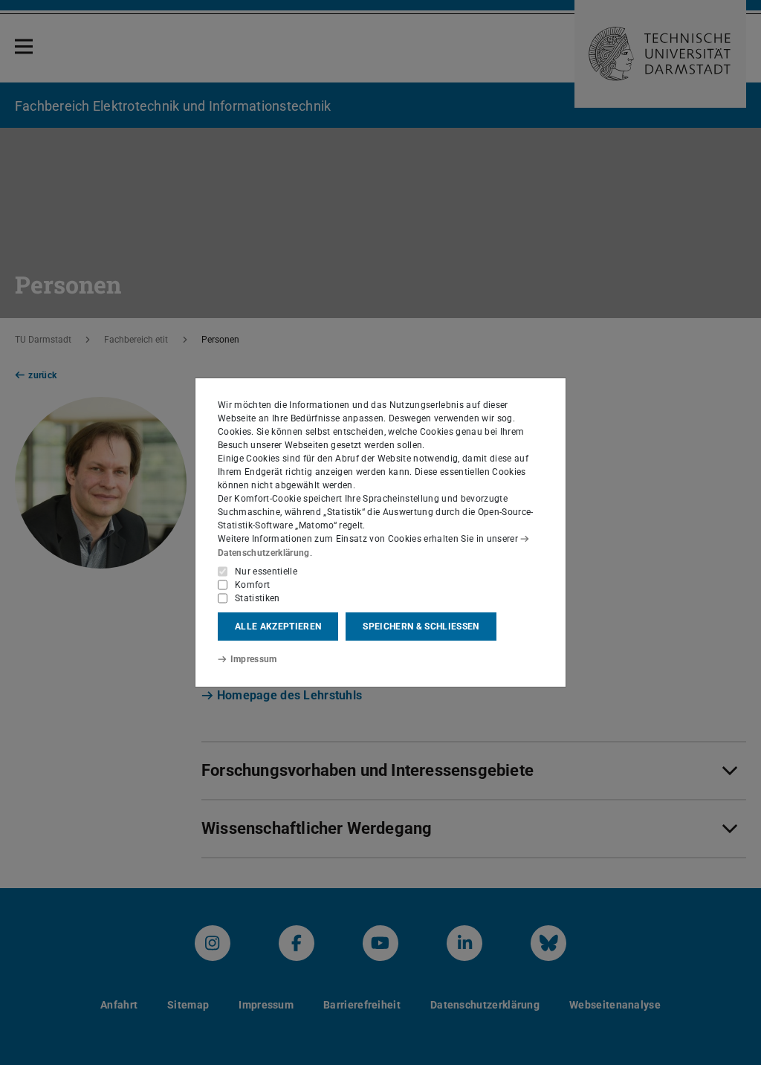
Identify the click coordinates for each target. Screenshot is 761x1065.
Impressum (253, 659)
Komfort (252, 585)
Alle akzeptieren (278, 626)
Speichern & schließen (421, 626)
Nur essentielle (266, 571)
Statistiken (257, 598)
